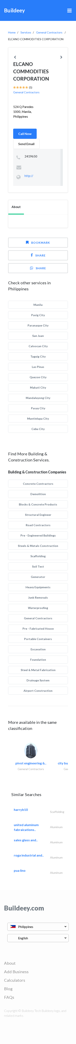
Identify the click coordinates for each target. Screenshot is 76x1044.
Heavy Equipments (38, 587)
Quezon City (38, 377)
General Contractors (49, 32)
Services (25, 32)
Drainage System (38, 680)
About (10, 963)
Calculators (14, 980)
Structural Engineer (38, 514)
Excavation (38, 649)
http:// (29, 176)
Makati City (38, 387)
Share (40, 255)
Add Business (16, 971)
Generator (38, 577)
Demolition (38, 494)
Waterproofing (38, 608)
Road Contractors (38, 525)
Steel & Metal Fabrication (38, 670)
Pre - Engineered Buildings (38, 535)
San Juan (38, 335)
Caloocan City (38, 346)
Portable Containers (38, 639)
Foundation (38, 659)
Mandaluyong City (38, 398)
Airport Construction (38, 690)
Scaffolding (38, 556)
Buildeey (14, 10)
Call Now (25, 134)
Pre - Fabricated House (38, 628)
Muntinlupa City (38, 418)
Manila (38, 304)
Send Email (26, 144)
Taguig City (38, 356)
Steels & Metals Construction (38, 545)
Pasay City (38, 408)
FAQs (9, 997)
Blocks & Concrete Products (38, 504)
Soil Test (38, 566)
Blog (8, 988)
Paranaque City (38, 325)
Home (12, 32)
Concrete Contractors (38, 483)
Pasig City (38, 315)
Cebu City (38, 429)
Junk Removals (38, 597)
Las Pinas (38, 366)
